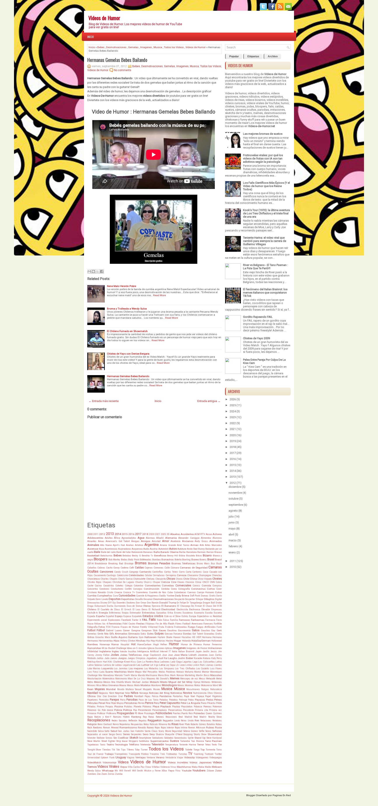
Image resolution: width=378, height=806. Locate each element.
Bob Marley (114, 559)
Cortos (211, 588)
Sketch (134, 737)
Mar (100, 675)
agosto (233, 510)
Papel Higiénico (213, 696)
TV (190, 754)
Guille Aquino (119, 637)
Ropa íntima (181, 727)
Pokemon (217, 706)
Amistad (156, 541)
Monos (180, 685)
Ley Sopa (170, 665)
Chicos (179, 578)
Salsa (101, 731)
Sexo (145, 734)
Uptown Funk (107, 757)
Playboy (176, 706)
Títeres (130, 749)
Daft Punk (195, 595)
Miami (128, 682)
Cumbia (91, 595)
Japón (198, 651)
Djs (114, 602)
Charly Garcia (125, 578)
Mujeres (100, 689)
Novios (187, 692)
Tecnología (121, 744)
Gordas (187, 633)
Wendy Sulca (94, 770)
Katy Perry (216, 658)
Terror (200, 744)
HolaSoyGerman (201, 640)
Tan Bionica (197, 741)
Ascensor (92, 548)
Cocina (98, 585)
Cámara (175, 567)
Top (202, 749)
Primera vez (215, 710)
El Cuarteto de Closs (109, 609)
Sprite (191, 737)
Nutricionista (199, 693)
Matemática (108, 678)
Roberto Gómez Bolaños (203, 724)
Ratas (151, 716)
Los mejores (136, 668)
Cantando (145, 571)
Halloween (150, 637)
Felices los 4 (101, 623)
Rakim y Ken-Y (102, 716)
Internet (164, 651)
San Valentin (137, 731)
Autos (173, 548)
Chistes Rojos (94, 582)
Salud (113, 731)
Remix (116, 724)
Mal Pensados (150, 671)
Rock (89, 727)
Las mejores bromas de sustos (262, 133)
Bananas (148, 552)
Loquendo (107, 668)
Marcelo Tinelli (122, 675)
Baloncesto (137, 552)
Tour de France (95, 754)
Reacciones (171, 716)
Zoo (99, 774)
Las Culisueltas (206, 661)
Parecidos (104, 699)
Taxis (102, 744)
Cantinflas (157, 571)
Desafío (139, 599)
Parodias (132, 699)
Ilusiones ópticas (164, 648)
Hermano (217, 637)
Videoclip (189, 757)
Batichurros (106, 555)
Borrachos (167, 559)
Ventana (151, 757)
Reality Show (215, 716)
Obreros (218, 693)
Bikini (199, 555)
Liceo (182, 665)
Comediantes (153, 585)
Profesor (101, 713)
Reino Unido (187, 720)
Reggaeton (155, 720)
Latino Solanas (95, 665)
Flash (171, 623)
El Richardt (154, 609)
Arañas (130, 545)
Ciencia (165, 582)
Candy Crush (121, 571)
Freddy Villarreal (149, 627)
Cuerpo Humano (205, 592)
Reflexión (132, 720)
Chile (186, 578)
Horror (115, 644)
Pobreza (198, 706)
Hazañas (186, 637)
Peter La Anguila (190, 703)
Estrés (185, 616)
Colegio (128, 585)
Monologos (169, 685)
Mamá (197, 671)
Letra (162, 664)
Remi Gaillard (105, 724)
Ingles (115, 651)
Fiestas (140, 623)
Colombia (138, 585)
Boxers (203, 559)
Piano (203, 703)
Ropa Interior (167, 727)
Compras (217, 585)
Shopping (188, 734)
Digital (218, 599)
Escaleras (188, 612)
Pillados (91, 706)
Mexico (98, 682)
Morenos (189, 685)
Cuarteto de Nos (157, 592)
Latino (218, 661)
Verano (160, 757)
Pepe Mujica (117, 703)
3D (168, 534)
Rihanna (163, 724)
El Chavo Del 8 (211, 606)
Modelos (145, 685)
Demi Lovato (102, 599)
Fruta (161, 627)
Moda (137, 685)
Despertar (190, 599)
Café (131, 567)
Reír (197, 720)
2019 (233, 441)
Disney (103, 602)
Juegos (122, 658)
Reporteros (124, 724)
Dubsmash (100, 606)
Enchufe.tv (92, 612)
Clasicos (189, 582)
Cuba (170, 592)
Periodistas (130, 703)
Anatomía (175, 541)
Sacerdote (92, 731)
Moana (122, 685)
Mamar (205, 671)
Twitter (218, 754)
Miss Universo (110, 685)
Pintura (100, 706)
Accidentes (187, 534)
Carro (182, 571)
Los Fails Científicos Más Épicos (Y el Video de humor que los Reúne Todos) (266, 186)
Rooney (150, 727)
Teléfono (134, 744)
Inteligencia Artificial (148, 651)
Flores (178, 623)
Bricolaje (128, 563)
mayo (232, 528)
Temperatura (171, 744)
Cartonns (197, 571)
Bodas (124, 559)
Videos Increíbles (178, 762)
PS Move (139, 713)
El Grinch (126, 609)
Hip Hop (150, 640)
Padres (128, 696)
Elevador (205, 609)
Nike (127, 693)
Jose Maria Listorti (185, 654)
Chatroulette (139, 578)
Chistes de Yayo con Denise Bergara (128, 353)
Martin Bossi (203, 675)
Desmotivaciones (116, 47)
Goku (143, 633)
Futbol (91, 630)
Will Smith (137, 770)
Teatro (110, 744)
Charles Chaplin (109, 578)
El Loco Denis (140, 609)
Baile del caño (108, 552)
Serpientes (136, 734)
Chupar (156, 582)
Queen (209, 713)
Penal (101, 703)
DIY (110, 602)
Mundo (120, 689)
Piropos (109, 706)
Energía (103, 612)
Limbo (189, 665)
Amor (165, 541)
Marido (141, 675)
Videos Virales (108, 767)
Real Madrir (200, 716)
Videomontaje (109, 762)
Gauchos (205, 630)
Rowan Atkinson (196, 727)
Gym (141, 637)
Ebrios (147, 605)
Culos (218, 592)
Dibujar (199, 599)
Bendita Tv (147, 555)
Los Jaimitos (121, 668)
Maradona (108, 675)
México (106, 682)
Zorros (111, 774)
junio (232, 522)
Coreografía (184, 588)
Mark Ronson (177, 675)
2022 (233, 423)
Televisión (158, 744)
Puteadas (199, 713)
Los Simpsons (166, 668)
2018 (145, 534)
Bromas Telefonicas (184, 563)
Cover (219, 588)
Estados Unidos (153, 616)
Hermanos (92, 640)
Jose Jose (167, 655)
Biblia (182, 555)
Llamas (210, 665)
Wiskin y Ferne (152, 770)
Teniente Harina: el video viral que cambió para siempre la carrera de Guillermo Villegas (264, 241)
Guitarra (133, 637)
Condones (104, 588)
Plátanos (146, 706)
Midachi (154, 682)
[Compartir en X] (97, 271)
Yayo (171, 770)
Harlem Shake (165, 637)
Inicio (90, 37)
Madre (131, 671)
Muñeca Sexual (134, 689)
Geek (219, 630)
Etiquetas (253, 56)
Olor (99, 696)
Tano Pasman (213, 741)
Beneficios (160, 555)
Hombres (92, 644)
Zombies (91, 774)
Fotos (101, 626)
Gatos (196, 630)
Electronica (194, 609)
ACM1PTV (199, 534)
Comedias (168, 585)
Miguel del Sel (176, 682)
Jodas (115, 654)
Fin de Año (161, 623)
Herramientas (106, 640)
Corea (174, 588)
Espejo (118, 616)
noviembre (235, 492)
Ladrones (165, 661)
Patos (191, 699)
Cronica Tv (129, 592)
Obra (210, 693)
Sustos (174, 741)
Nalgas (205, 689)
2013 (110, 534)
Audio (146, 548)
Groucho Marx (102, 637)
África (117, 538)
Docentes (121, 602)
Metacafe (210, 678)
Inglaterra (105, 651)
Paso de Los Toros (149, 699)
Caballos (91, 567)
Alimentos (206, 538)
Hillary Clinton (127, 640)
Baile (97, 552)
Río (169, 724)
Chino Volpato (205, 578)
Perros (149, 703)
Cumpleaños (104, 595)
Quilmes (217, 713)
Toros (219, 749)
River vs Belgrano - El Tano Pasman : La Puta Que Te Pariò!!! (265, 266)
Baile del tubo (123, 552)
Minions (91, 685)
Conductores (117, 588)
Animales (93, 545)
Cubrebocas (180, 592)
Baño (157, 552)
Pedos (209, 699)
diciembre (235, 486)
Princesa (91, 713)
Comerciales (183, 585)
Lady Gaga (176, 661)
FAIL (145, 619)
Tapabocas (93, 744)
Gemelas (133, 47)
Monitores (156, 685)
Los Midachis (151, 668)
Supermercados (159, 741)
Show (203, 734)
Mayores (151, 678)
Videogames (202, 757)
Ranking (136, 716)
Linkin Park (199, 665)
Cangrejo (133, 571)
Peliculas (92, 703)
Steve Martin (93, 741)
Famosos (184, 619)
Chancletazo (93, 578)
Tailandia (185, 741)
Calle (167, 567)
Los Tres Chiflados (185, 668)
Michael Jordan (140, 682)
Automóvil (163, 548)
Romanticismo (128, 727)
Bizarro (207, 555)
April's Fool (119, 545)
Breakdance (101, 563)
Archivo (273, 56)
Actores (217, 534)
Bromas (141, 563)
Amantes (91, 541)
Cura (115, 595)
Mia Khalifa (117, 682)
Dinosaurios (93, 602)
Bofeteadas (145, 559)
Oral (120, 696)
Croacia (118, 592)
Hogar (177, 640)
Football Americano (192, 623)
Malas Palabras (167, 671)
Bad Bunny (199, 548)
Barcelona (191, 552)
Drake (219, 602)
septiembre (236, 504)
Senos (208, 731)
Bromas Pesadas (159, 563)
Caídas (139, 567)
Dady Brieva (182, 595)
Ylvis (177, 770)
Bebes (100, 47)
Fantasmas (197, 619)
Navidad (92, 692)
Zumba (118, 774)
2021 (157, 534)
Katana (206, 658)
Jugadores (151, 658)
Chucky (139, 582)
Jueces (113, 658)
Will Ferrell (125, 770)
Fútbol (101, 630)
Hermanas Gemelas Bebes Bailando (117, 59)
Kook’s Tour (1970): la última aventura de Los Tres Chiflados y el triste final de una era (266, 213)
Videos (123, 762)
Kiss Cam (136, 661)
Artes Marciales (213, 545)
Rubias (210, 727)
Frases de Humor (130, 627)
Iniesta (123, 651)
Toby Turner (141, 749)
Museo (156, 689)
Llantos (218, 665)
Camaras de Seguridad (194, 567)
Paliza (155, 696)
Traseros (154, 754)
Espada (91, 616)
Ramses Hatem (121, 716)
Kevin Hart (101, 661)
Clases (180, 582)
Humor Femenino (212, 644)
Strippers (133, 741)
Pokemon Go (93, 710)
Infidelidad (92, 651)
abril (231, 534)
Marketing (190, 675)
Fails (152, 620)
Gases (162, 630)
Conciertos (92, 588)
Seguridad (177, 731)
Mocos (130, 685)
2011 (95, 534)
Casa (205, 571)
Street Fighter (108, 741)
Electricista (182, 609)
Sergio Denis (115, 734)
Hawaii (177, 637)
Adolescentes (95, 537)
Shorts (197, 734)
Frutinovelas (180, 627)
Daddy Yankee (166, 595)
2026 (233, 399)
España (100, 616)
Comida (206, 585)
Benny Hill (172, 555)
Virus (173, 767)
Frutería (169, 627)
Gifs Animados (118, 633)
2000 (90, 534)
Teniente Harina (187, 744)
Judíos (99, 658)
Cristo (110, 592)
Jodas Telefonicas (131, 654)
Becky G (136, 555)
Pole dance (107, 710)
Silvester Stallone (96, 737)
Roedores (97, 727)
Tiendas (106, 749)
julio (231, 516)
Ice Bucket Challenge (115, 648)
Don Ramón (153, 602)
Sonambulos (180, 737)
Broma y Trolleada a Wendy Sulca (127, 308)
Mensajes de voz (189, 678)
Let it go (154, 665)
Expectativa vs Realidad (209, 616)
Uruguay (121, 757)
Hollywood (216, 640)
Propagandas (125, 713)
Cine (173, 582)
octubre (233, 498)
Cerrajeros (171, 575)
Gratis (218, 633)
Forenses (208, 623)
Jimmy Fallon (102, 655)
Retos (146, 724)
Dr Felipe (181, 602)
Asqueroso (137, 548)
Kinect (127, 661)
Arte (202, 545)
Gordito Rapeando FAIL (258, 316)
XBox (164, 770)
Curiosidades (127, 595)
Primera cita (201, 710)
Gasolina (172, 630)
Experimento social (97, 620)
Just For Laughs (167, 658)
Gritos (90, 637)
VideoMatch (94, 762)
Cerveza (181, 575)
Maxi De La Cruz (137, 678)
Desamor (148, 599)
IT (170, 651)
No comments (122, 70)
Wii (116, 770)
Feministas (115, 623)
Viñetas (156, 767)
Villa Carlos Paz (136, 767)
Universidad (93, 757)
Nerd (111, 693)
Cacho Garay (113, 567)
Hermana (207, 637)
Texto (214, 744)
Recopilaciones (98, 720)
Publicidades (164, 713)
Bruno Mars (203, 563)
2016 (131, 534)
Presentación (144, 710)
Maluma (189, 671)
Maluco (180, 671)
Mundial (111, 689)
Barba (182, 552)
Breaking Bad (115, 563)
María (134, 675)
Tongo (196, 749)
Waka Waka (198, 767)
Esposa (127, 616)
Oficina (91, 696)
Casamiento (100, 575)
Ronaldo (142, 727)
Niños (134, 692)
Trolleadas (171, 754)
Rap (145, 716)
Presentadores (159, 710)
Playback (165, 706)
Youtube (186, 770)
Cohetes (119, 585)
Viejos (123, 766)
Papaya (200, 696)
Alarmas (150, 538)
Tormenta (210, 749)
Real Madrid (185, 716)
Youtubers (198, 770)
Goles (150, 633)
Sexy (152, 734)
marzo (233, 540)
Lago (195, 661)
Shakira (160, 734)
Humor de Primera (191, 644)
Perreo (141, 703)
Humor (174, 644)
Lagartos (187, 661)
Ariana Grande (168, 545)
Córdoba (165, 588)
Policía (118, 710)
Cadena (124, 567)
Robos (219, 724)
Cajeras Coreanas (154, 567)
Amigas (135, 541)
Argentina (151, 545)
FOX (108, 627)
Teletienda (145, 744)
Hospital (125, 644)
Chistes (217, 578)
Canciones (106, 571)
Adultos (109, 538)
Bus (213, 563)
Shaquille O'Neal (173, 734)
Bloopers (100, 559)
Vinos (148, 767)
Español (110, 616)
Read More (159, 295)
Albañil (160, 538)
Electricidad (168, 609)
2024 (233, 411)
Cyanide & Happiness (147, 595)
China (193, 578)
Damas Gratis (208, 595)
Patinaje (183, 699)
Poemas (207, 706)
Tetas (208, 744)
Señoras (217, 731)
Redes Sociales (119, 720)
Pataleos (173, 699)
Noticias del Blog (159, 692)
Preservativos (175, 710)
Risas (175, 724)
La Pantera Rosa (150, 661)
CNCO (205, 582)
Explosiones (114, 620)
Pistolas (128, 706)
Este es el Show (172, 616)
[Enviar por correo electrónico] (89, 271)
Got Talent (197, 633)
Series (126, 734)
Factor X (136, 620)
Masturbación (94, 678)
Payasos (200, 699)
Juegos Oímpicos (136, 658)
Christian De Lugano (123, 582)
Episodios (161, 612)
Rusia (218, 727)
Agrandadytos (129, 538)
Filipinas (150, 623)
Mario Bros (164, 675)
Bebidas (126, 555)
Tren (162, 754)
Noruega (143, 693)
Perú (156, 703)
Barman (201, 552)
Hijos (116, 640)
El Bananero (168, 605)
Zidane (210, 770)
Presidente (188, 710)
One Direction (110, 696)
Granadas (209, 633)
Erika (170, 612)
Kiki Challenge (115, 661)
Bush (219, 563)
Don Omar (141, 602)
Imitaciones (215, 648)
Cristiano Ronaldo (96, 592)
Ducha (110, 606)
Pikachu (211, 703)
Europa (192, 616)
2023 (233, 417)
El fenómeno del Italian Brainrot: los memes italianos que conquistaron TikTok (265, 292)
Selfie (201, 731)
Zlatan (218, 770)
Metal (219, 678)
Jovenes (203, 654)
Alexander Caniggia (189, 538)
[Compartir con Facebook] (102, 271)
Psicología (149, 713)
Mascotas (216, 675)
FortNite (218, 623)
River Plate (184, 724)
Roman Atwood (110, 727)
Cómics (196, 585)
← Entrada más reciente (104, 401)
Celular (148, 575)
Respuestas (137, 724)
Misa (99, 685)
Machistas (120, 671)
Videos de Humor (104, 18)
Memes (174, 678)
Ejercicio (156, 606)
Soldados (168, 737)
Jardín (206, 651)
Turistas (182, 754)
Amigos (145, 541)
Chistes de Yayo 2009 (256, 338)
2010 (233, 566)
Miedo (163, 682)
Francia (115, 627)
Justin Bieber (185, 658)
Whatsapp (108, 770)
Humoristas (94, 648)
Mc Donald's (162, 678)
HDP (198, 637)
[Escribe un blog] (93, 271)
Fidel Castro (128, 623)
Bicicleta (190, 555)
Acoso (209, 534)
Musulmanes (193, 689)
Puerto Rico (187, 713)
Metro (90, 682)
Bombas (156, 559)
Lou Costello (202, 668)
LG (177, 665)
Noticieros (176, 692)
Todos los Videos (174, 47)
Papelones (92, 699)
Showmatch (215, 734)
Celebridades (136, 575)
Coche (90, 585)
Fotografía (92, 627)
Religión (92, 724)
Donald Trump (167, 602)
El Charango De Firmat (189, 606)
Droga (90, 606)
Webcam (217, 766)
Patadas (163, 699)
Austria (154, 548)
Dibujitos (209, 599)
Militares (205, 682)
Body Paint (133, 559)
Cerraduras (159, 575)
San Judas (124, 731)
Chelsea (150, 578)
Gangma (135, 630)
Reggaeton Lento (171, 720)
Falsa (166, 620)
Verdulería (170, 757)
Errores (178, 612)
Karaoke (198, 658)
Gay (213, 630)
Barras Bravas (214, 552)
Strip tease (122, 741)
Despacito (179, 599)
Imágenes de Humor (196, 648)
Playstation (186, 706)
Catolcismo (122, 575)
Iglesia (150, 648)
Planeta (137, 706)
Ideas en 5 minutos (137, 648)
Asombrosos (111, 548)
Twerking (198, 754)
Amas (101, 541)
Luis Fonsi (92, 671)
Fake (159, 620)
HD (193, 637)
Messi (202, 678)
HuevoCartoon (144, 644)
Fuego (191, 626)
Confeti (128, 588)
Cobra (219, 582)
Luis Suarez (106, 671)
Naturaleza (216, 689)
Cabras (101, 567)
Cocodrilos (108, 585)
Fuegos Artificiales (205, 627)
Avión (190, 548)
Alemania (171, 537)
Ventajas (140, 757)
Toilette (188, 749)
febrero (233, 546)
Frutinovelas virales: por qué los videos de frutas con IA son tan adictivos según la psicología (263, 158)
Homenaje (105, 644)
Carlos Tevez (171, 571)
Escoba (209, 612)
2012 (102, 534)
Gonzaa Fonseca (173, 633)
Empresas (216, 609)
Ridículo (154, 724)
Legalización (129, 665)
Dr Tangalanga (194, 602)
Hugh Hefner (160, 644)
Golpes (159, 633)
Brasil (210, 559)
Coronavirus (198, 588)
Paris (123, 699)
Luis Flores (216, 668)
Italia (174, 651)
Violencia (165, 767)
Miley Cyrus (193, 682)
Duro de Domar (135, 606)
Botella (178, 559)
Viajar (180, 757)
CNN (212, 582)
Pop (135, 710)
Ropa (157, 727)
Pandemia (165, 696)
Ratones (160, 716)
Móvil (215, 685)
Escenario (199, 612)
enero (232, 552)
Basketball (93, 555)
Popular (234, 56)
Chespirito (160, 578)
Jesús (213, 651)
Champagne (205, 575)
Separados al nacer (97, 734)
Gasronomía (184, 630)
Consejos (137, 588)
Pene (108, 703)
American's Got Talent (118, 541)
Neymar (119, 692)
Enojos (125, 612)
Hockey (169, 640)
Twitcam (209, 754)
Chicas (170, 578)
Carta (188, 571)
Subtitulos (144, 741)
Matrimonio (121, 678)
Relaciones (205, 720)
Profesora (111, 713)
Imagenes (146, 47)
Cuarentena (142, 592)
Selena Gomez (190, 731)
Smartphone (145, 737)
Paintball (138, 696)
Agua (141, 537)
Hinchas (140, 640)
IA (103, 648)
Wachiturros (184, 766)
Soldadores (157, 737)
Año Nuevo (106, 545)
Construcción (151, 588)
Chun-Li (148, 582)
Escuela (218, 612)
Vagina (130, 757)
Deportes (115, 599)
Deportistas (128, 599)
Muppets (147, 689)
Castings (111, 575)
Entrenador (135, 612)
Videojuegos (215, 757)
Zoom (104, 774)
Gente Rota (102, 633)
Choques (107, 582)
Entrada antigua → (208, 401)
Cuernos (191, 592)
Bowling (186, 559)
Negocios (103, 693)
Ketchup (91, 661)
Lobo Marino (93, 668)
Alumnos (217, 538)
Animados (215, 541)
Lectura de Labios (112, 665)
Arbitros (139, 545)
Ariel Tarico (183, 545)
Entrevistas (148, 612)
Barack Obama (169, 552)
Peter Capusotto (170, 703)
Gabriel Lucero (114, 630)
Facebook (126, 620)
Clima (198, 582)
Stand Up (199, 737)
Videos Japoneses (200, 762)
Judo (106, 658)
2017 (138, 534)
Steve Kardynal (214, 737)
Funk (219, 627)
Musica (158, 47)
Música (179, 689)
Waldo (208, 767)
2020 (151, 534)
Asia (101, 548)
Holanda (186, 640)
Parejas (114, 699)
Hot (133, 644)
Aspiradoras (124, 548)
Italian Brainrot (186, 651)
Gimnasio (134, 633)
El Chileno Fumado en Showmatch (127, 331)
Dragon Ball (209, 602)
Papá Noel (189, 696)
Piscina (118, 706)
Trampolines (121, 754)
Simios (109, 737)
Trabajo (109, 753)
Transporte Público (139, 754)
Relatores (217, 720)
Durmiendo (120, 606)
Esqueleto (137, 616)
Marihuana (151, 675)
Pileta (219, 703)
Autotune (181, 548)
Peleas (218, 699)
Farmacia (210, 620)
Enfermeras (115, 612)
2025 (163, 534)
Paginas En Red (282, 795)
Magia (138, 671)
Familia (174, 620)
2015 (125, 534)
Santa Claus (151, 731)
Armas (194, 545)
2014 (118, 534)
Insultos (132, 651)
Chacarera (192, 575)
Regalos (142, 720)
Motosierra (206, 685)
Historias (160, 640)
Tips (123, 749)
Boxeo (195, 559)
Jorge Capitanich (152, 655)
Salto (107, 731)
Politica (127, 710)
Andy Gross (201, 541)
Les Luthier (142, 664)
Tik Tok (116, 749)
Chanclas (217, 575)
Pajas (147, 696)
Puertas (177, 713)
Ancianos (187, 541)
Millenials (217, 682)
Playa (156, 706)
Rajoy (90, 716)
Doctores (130, 602)
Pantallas (178, 696)
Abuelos (175, 534)
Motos (197, 685)
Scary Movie (165, 731)
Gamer (126, 630)
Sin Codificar (120, 737)
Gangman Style (149, 630)
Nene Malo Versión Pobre (121, 286)
